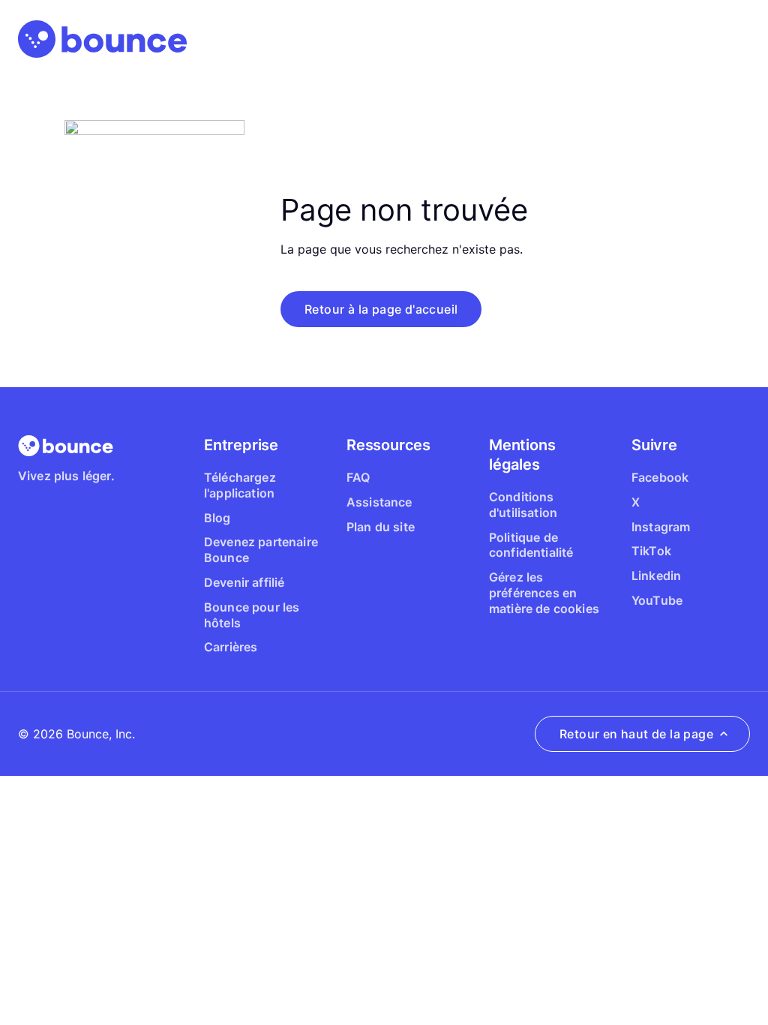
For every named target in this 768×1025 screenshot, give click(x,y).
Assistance (379, 501)
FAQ (358, 477)
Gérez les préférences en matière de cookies (544, 593)
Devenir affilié (244, 582)
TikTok (651, 550)
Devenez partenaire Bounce (261, 549)
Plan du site (380, 526)
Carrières (230, 646)
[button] (381, 309)
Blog (217, 517)
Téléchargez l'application (240, 485)
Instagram (661, 526)
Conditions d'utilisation (523, 504)
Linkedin (656, 575)
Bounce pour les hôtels (251, 615)
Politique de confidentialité (531, 545)
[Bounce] (102, 39)
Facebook (660, 477)
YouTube (657, 600)
